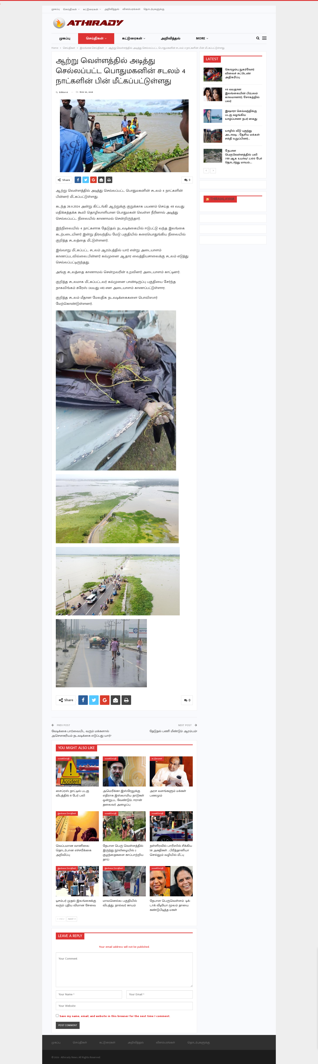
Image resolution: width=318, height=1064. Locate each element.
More (200, 38)
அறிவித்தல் (111, 9)
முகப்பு (55, 9)
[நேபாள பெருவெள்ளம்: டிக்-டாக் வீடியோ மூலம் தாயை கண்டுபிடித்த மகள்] (171, 881)
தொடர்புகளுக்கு (153, 9)
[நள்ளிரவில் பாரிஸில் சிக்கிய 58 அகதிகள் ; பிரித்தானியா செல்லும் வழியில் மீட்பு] (171, 826)
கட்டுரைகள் (90, 9)
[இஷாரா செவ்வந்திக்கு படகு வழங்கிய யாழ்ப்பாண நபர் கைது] (213, 116)
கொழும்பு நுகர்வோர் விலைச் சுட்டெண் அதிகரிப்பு (239, 73)
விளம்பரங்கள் (131, 9)
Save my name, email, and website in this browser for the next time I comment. (114, 1016)
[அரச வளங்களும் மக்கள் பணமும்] (171, 771)
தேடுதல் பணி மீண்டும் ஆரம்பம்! (173, 731)
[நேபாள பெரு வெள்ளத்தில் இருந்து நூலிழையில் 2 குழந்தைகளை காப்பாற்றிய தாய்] (124, 826)
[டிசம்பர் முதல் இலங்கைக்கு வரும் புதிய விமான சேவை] (77, 881)
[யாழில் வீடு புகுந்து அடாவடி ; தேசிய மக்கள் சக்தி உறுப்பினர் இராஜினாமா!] (213, 136)
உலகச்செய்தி (63, 758)
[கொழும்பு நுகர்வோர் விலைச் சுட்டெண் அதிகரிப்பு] (213, 74)
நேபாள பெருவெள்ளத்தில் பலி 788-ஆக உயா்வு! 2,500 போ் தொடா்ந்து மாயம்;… (243, 156)
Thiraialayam (222, 199)
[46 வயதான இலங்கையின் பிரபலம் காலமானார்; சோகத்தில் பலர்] (213, 94)
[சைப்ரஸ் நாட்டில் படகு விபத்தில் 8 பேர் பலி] (77, 771)
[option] (233, 117)
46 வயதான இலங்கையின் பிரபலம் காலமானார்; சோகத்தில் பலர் (242, 95)
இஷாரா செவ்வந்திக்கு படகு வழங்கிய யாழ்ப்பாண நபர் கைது (241, 115)
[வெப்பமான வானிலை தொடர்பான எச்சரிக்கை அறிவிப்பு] (77, 826)
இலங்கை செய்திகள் (67, 813)
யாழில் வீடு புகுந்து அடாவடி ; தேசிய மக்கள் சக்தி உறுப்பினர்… (242, 134)
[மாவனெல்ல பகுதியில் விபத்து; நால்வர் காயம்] (124, 881)
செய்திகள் (70, 9)
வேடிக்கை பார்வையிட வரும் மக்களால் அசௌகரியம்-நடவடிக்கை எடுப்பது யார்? (81, 733)
